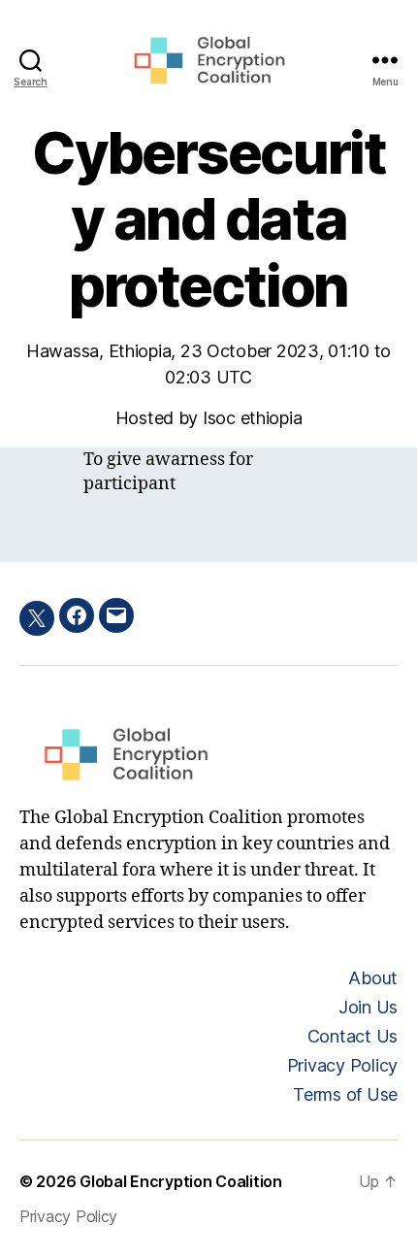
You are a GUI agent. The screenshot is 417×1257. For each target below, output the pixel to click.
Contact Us (352, 1036)
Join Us (368, 1007)
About (373, 978)
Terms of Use (345, 1094)
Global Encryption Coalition (181, 1181)
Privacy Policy (342, 1065)
